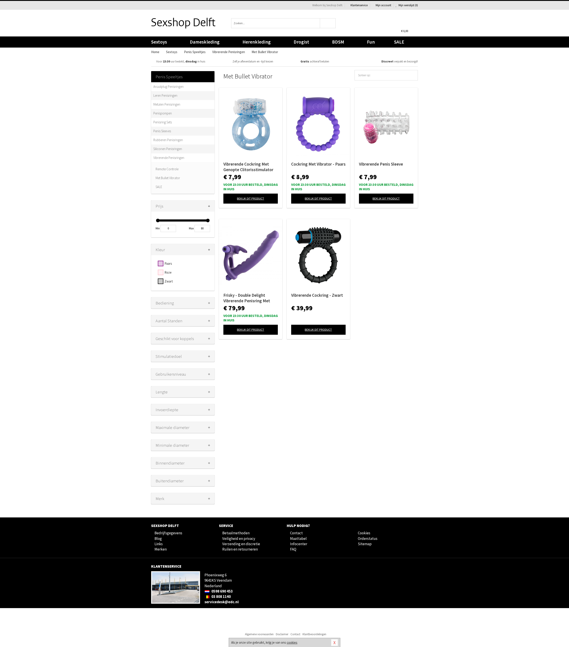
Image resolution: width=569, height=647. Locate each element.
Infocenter (298, 543)
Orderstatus (367, 538)
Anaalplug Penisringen (168, 86)
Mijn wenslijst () (408, 5)
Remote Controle (167, 169)
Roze (168, 272)
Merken (160, 549)
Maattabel (298, 538)
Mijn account (383, 5)
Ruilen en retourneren (240, 549)
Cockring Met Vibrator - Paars (318, 164)
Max (191, 228)
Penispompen (162, 113)
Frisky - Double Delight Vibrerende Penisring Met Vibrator (246, 298)
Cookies (364, 533)
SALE (399, 42)
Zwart (168, 281)
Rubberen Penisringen (168, 140)
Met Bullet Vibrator (168, 178)
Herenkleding (256, 42)
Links (158, 543)
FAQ (293, 549)
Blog (158, 538)
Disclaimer (282, 634)
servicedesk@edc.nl (221, 601)
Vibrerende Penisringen (168, 158)
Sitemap (365, 543)
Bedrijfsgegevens (168, 533)
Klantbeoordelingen (314, 634)
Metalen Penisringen (166, 104)
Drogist (301, 42)
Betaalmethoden (236, 533)
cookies (292, 642)
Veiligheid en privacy (238, 538)
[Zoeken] (328, 23)
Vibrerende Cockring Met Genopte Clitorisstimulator (248, 166)
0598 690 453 (222, 591)
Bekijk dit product (250, 198)
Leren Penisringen (165, 95)
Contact (296, 533)
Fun (371, 42)
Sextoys (159, 42)
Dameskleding (205, 42)
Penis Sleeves (162, 131)
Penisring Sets (162, 122)
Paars (168, 263)
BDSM (338, 42)
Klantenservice (359, 5)
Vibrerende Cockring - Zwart (317, 295)
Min (158, 228)
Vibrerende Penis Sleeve (381, 164)
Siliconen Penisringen (167, 149)
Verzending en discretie (241, 543)
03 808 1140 (221, 596)
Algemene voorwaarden (259, 634)
